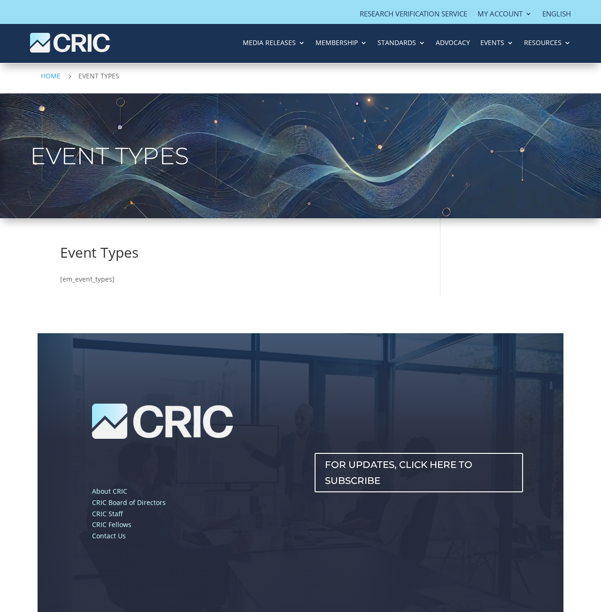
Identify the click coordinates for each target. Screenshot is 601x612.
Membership (337, 42)
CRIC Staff (107, 513)
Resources (543, 42)
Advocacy (453, 42)
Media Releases (269, 42)
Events (492, 42)
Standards (397, 42)
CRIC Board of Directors (129, 502)
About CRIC (109, 491)
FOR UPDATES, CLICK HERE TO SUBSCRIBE (398, 472)
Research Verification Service (413, 14)
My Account (500, 14)
